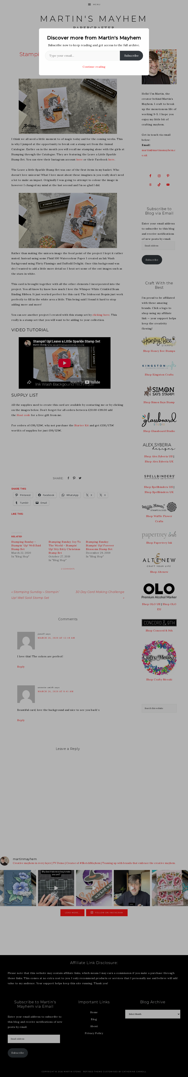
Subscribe (131, 55)
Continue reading (94, 66)
